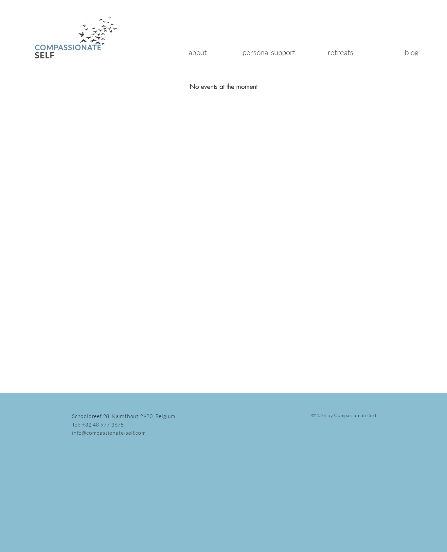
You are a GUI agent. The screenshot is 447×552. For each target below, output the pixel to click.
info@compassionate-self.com (109, 432)
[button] (197, 52)
